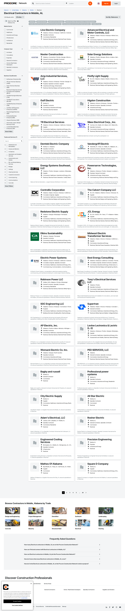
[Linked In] (106, 607)
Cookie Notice (24, 597)
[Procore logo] (10, 3)
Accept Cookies (17, 601)
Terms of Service (40, 606)
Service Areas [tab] (47, 583)
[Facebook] (109, 607)
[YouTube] (120, 607)
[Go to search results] (22, 141)
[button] (5, 30)
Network (23, 3)
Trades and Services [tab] (35, 583)
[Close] (31, 583)
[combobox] (78, 3)
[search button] (90, 3)
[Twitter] (113, 607)
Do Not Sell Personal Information (53, 606)
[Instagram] (116, 607)
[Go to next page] (86, 492)
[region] (17, 595)
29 (83, 492)
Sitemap (64, 606)
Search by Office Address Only (12, 21)
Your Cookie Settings (17, 605)
